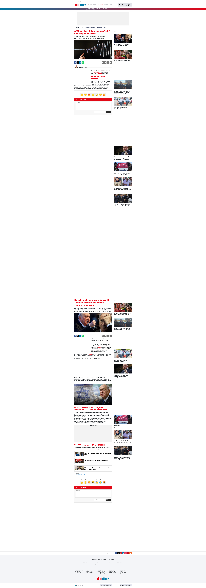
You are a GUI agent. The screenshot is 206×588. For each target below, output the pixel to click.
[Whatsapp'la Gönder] (83, 62)
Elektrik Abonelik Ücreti (79, 570)
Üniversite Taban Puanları (113, 572)
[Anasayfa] (75, 1)
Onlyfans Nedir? (78, 572)
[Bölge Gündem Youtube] (126, 1)
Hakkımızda (102, 553)
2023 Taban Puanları (123, 572)
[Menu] (119, 5)
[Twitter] (78, 62)
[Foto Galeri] (131, 1)
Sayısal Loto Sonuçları (101, 571)
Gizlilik (109, 553)
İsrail (96, 339)
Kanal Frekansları (122, 570)
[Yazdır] (103, 62)
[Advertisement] (82, 76)
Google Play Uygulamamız (107, 585)
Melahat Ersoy (81, 67)
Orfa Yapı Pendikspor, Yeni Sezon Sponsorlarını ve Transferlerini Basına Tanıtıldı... (99, 9)
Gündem (106, 4)
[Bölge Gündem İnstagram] (123, 1)
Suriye (90, 354)
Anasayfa (77, 27)
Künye (98, 553)
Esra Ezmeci (78, 571)
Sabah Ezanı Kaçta (111, 570)
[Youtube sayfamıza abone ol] (121, 553)
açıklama (78, 475)
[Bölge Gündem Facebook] (120, 1)
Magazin (111, 4)
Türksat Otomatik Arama (91, 573)
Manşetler (78, 1)
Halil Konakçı (89, 570)
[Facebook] (75, 62)
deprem (100, 73)
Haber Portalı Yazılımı (79, 585)
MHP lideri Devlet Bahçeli (80, 474)
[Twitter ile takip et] (118, 553)
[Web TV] (128, 1)
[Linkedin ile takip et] (123, 553)
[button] (105, 62)
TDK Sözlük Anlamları (101, 572)
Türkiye (99, 347)
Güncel (94, 4)
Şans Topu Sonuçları (90, 571)
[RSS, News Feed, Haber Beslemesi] (130, 553)
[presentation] (75, 9)
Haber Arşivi (83, 1)
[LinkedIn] (80, 62)
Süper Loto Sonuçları (112, 571)
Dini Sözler (121, 571)
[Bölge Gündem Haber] (80, 4)
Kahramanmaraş (95, 72)
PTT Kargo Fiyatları (79, 573)
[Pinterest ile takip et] (128, 553)
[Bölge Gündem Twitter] (118, 1)
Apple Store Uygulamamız (126, 585)
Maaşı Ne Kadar (111, 573)
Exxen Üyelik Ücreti (100, 570)
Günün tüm (128, 9)
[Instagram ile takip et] (125, 553)
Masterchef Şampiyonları (101, 573)
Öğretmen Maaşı (122, 573)
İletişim (106, 553)
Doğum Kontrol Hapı (90, 572)
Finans (90, 4)
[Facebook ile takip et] (116, 553)
